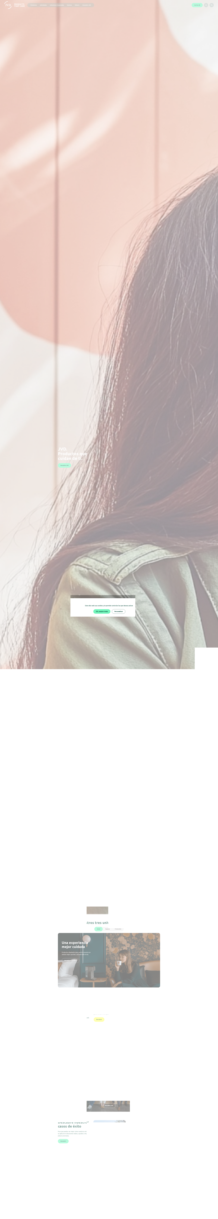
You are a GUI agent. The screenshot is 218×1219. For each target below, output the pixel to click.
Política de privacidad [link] (109, 617)
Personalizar (118, 611)
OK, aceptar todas (102, 611)
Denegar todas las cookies (157, 600)
